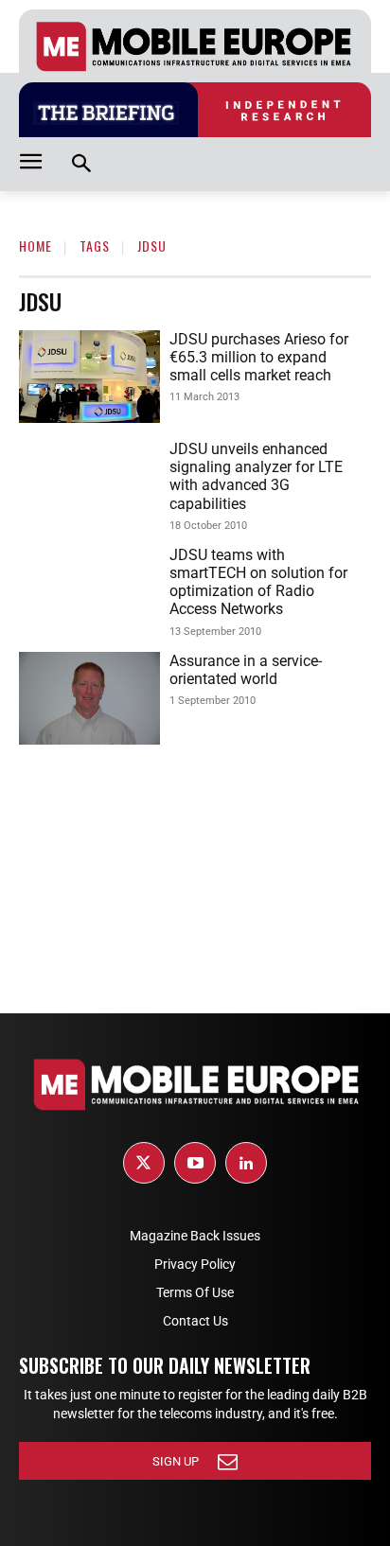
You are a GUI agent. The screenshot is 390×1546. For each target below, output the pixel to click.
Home (35, 245)
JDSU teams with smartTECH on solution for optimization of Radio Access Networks (258, 582)
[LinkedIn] (246, 1163)
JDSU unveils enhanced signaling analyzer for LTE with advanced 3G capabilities (256, 476)
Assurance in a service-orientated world (245, 670)
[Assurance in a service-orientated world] (89, 698)
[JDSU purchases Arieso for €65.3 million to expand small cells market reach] (89, 376)
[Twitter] (144, 1163)
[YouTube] (195, 1163)
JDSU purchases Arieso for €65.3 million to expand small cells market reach (258, 357)
